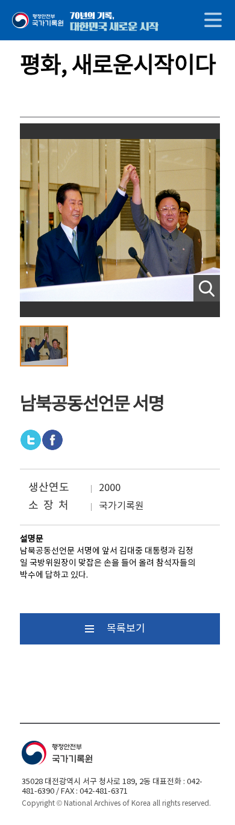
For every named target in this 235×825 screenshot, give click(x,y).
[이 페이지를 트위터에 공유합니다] (52, 440)
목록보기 (126, 629)
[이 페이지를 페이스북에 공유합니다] (31, 440)
